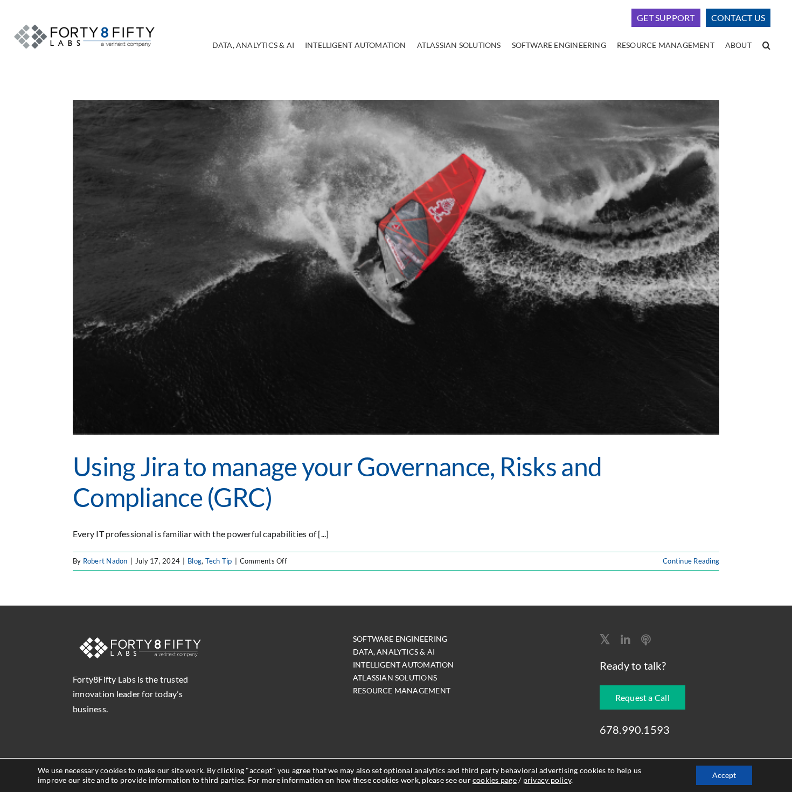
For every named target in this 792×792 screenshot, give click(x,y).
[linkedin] (625, 640)
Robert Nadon (105, 561)
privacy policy (547, 779)
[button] (766, 45)
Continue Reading (691, 561)
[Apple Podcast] (646, 640)
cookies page (495, 779)
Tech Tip (218, 561)
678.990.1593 (635, 729)
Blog (194, 561)
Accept (724, 775)
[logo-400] (84, 23)
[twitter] (605, 639)
